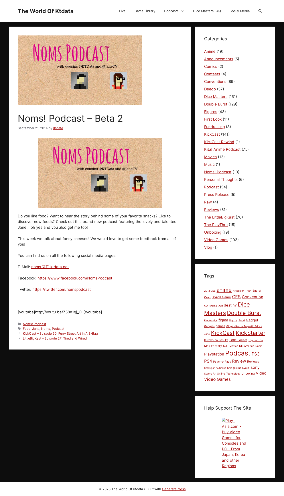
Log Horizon (255, 340)
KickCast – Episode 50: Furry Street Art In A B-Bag (60, 333)
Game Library (144, 11)
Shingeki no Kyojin (238, 367)
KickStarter (250, 332)
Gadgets (209, 326)
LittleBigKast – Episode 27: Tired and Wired (55, 338)
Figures (210, 111)
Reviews (211, 209)
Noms (45, 328)
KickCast (212, 134)
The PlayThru (216, 225)
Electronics (210, 320)
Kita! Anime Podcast (222, 149)
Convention (252, 297)
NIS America (246, 346)
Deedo (210, 89)
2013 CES (209, 290)
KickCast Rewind (219, 142)
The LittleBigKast (219, 217)
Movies (210, 157)
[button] (260, 11)
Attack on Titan (242, 290)
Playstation (214, 354)
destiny (230, 305)
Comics (210, 66)
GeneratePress (174, 489)
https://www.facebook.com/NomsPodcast (74, 278)
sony (255, 367)
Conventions (215, 81)
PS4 (208, 361)
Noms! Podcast (34, 324)
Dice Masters (215, 96)
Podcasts (171, 11)
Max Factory (213, 346)
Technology (233, 373)
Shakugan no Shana (215, 368)
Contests (212, 74)
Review (239, 361)
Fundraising (214, 127)
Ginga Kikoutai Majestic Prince (244, 326)
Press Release (216, 194)
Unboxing (212, 232)
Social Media (240, 11)
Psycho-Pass (222, 361)
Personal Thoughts (221, 179)
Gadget (252, 320)
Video (261, 373)
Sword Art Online (214, 373)
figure (233, 320)
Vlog (208, 247)
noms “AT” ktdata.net (50, 267)
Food (26, 328)
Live (122, 11)
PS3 (256, 354)
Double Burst (215, 104)
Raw (208, 202)
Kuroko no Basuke (216, 340)
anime (224, 290)
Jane (35, 328)
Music (209, 164)
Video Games (216, 240)
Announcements (218, 59)
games (220, 326)
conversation (213, 305)
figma (223, 320)
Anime (209, 51)
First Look (213, 119)
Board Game (221, 297)
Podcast (58, 328)
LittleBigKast (238, 340)
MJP (225, 346)
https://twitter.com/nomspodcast (61, 289)
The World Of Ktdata (46, 11)
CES (236, 296)
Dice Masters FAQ (207, 11)
